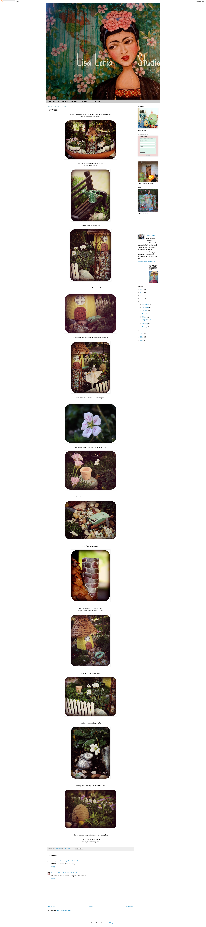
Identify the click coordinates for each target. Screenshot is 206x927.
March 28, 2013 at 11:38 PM (67, 873)
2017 (142, 289)
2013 (142, 302)
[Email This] (76, 849)
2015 (142, 295)
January (145, 327)
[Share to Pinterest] (82, 849)
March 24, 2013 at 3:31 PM (69, 861)
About (75, 101)
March (144, 317)
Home (51, 101)
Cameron (54, 873)
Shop (97, 101)
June (143, 314)
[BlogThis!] (77, 849)
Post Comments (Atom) (64, 910)
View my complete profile (146, 261)
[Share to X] (79, 849)
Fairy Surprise (146, 320)
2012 (142, 331)
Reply (53, 866)
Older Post (129, 906)
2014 (142, 298)
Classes (63, 101)
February (145, 323)
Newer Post (51, 906)
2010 (142, 337)
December (145, 304)
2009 (142, 340)
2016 (142, 292)
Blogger (111, 923)
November (145, 307)
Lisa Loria (151, 235)
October (145, 311)
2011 (142, 334)
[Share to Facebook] (80, 849)
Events (86, 101)
